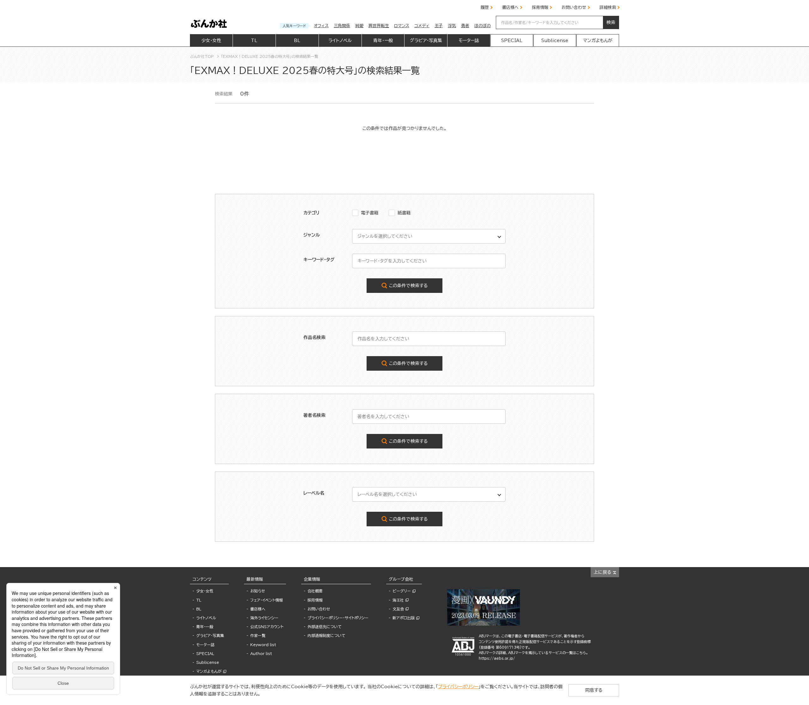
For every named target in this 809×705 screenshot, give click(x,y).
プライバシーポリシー (458, 686)
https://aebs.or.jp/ (497, 658)
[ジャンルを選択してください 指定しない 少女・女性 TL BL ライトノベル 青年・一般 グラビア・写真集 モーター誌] (429, 236)
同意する (593, 690)
